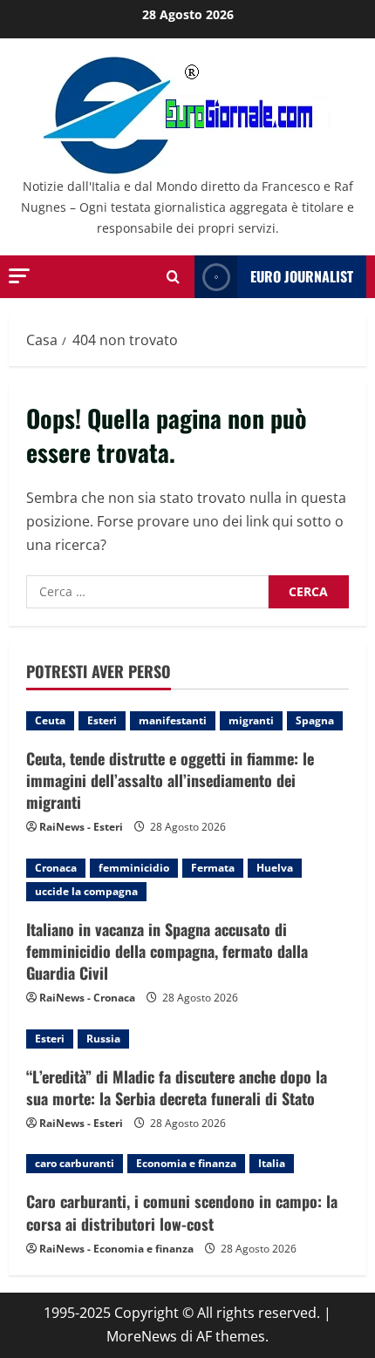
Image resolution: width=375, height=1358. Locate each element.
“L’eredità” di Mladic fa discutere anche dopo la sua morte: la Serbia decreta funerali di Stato (176, 1087)
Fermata (213, 867)
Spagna (315, 720)
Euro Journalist (301, 276)
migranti (251, 720)
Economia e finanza (186, 1163)
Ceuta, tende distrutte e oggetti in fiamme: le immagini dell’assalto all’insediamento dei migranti (170, 780)
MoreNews (141, 1336)
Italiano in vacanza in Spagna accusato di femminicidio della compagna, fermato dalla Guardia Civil (167, 951)
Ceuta (50, 720)
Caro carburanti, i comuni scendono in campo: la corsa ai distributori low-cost (182, 1212)
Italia (271, 1163)
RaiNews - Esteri (81, 826)
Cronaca (56, 867)
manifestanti (173, 720)
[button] (19, 275)
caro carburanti (74, 1163)
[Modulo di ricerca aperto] (173, 277)
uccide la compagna (86, 891)
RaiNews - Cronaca (87, 997)
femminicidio (134, 867)
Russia (103, 1038)
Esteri (102, 720)
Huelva (274, 867)
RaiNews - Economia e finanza (116, 1248)
